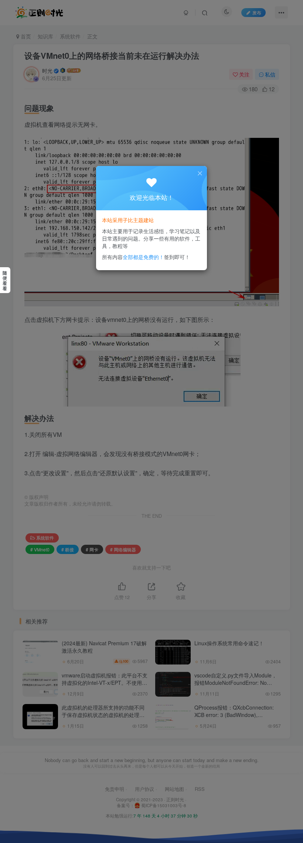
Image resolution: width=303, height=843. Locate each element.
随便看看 (5, 280)
